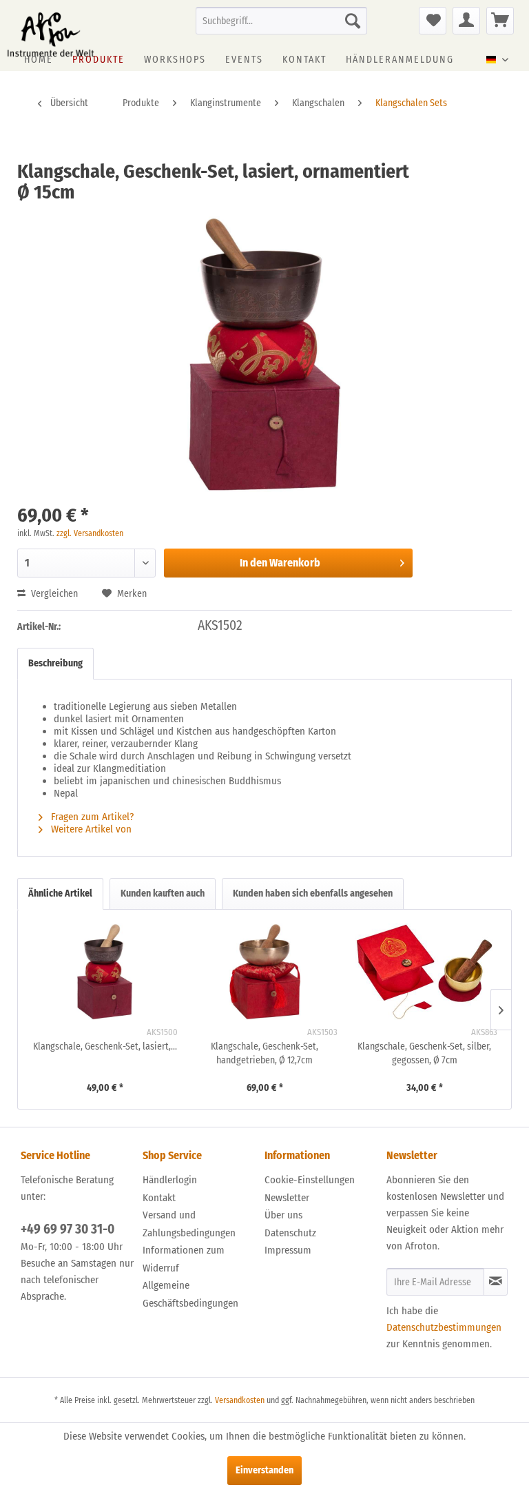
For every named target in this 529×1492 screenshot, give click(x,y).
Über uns (283, 1215)
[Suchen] (352, 20)
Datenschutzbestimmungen (443, 1327)
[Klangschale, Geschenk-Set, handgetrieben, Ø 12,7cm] (264, 971)
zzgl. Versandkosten (89, 533)
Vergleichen (53, 594)
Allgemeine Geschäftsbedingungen (190, 1294)
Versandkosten (239, 1400)
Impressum (287, 1250)
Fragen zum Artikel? (91, 816)
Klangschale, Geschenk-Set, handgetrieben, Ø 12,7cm (264, 1053)
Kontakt (159, 1198)
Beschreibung (55, 663)
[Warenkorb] (500, 20)
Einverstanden (264, 1470)
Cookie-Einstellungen (309, 1180)
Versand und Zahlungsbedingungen (189, 1224)
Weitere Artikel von (92, 829)
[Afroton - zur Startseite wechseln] (50, 34)
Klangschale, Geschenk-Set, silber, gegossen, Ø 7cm (424, 1053)
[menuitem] (282, 20)
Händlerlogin (170, 1180)
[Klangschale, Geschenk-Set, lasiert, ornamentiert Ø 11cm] (105, 971)
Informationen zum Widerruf (184, 1259)
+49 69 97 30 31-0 (67, 1229)
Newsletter (286, 1198)
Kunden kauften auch (163, 893)
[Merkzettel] (432, 20)
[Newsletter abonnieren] (496, 1282)
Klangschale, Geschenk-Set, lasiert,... (105, 1046)
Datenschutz (290, 1233)
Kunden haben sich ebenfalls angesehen (313, 893)
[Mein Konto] (466, 20)
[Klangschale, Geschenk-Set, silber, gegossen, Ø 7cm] (424, 971)
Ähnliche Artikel (60, 893)
